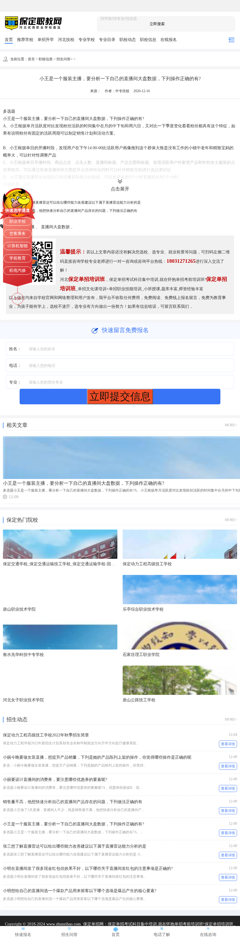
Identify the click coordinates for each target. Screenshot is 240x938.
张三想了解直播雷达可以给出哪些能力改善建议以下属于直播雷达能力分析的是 (79, 202)
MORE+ (231, 425)
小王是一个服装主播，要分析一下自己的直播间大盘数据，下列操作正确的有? (83, 483)
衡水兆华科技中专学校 (23, 654)
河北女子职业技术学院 (23, 700)
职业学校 (17, 221)
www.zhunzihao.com (63, 924)
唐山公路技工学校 (139, 700)
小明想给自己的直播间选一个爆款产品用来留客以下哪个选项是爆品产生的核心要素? (79, 891)
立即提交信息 (120, 396)
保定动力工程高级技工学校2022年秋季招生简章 (46, 735)
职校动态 (127, 39)
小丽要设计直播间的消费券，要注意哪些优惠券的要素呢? (55, 779)
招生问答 (63, 59)
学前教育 (17, 258)
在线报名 (168, 39)
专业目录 (107, 39)
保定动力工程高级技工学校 (147, 564)
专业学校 (86, 39)
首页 (9, 39)
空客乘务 (17, 233)
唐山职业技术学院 (19, 609)
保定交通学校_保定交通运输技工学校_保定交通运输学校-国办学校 (63, 564)
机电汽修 (17, 270)
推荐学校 (25, 39)
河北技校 (66, 39)
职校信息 (148, 39)
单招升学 (45, 39)
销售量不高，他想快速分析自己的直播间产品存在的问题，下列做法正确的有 (77, 211)
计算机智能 (17, 246)
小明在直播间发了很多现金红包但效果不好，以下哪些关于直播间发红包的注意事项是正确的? (88, 868)
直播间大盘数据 (56, 227)
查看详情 (228, 744)
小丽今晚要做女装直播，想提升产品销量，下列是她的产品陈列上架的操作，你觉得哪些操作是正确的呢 (97, 757)
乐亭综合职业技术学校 (143, 609)
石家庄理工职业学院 (141, 654)
